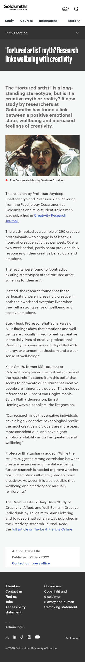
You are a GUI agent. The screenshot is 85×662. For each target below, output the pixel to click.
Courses (26, 20)
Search (76, 8)
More (72, 20)
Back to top (72, 638)
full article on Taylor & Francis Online (42, 529)
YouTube (37, 637)
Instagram (29, 637)
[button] (76, 32)
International (48, 20)
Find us (11, 596)
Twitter (7, 637)
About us (12, 586)
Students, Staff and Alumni (65, 8)
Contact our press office (31, 563)
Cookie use (52, 586)
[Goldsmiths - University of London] (15, 7)
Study (9, 20)
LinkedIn (14, 637)
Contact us (13, 591)
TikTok (22, 637)
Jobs (9, 601)
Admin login (15, 627)
